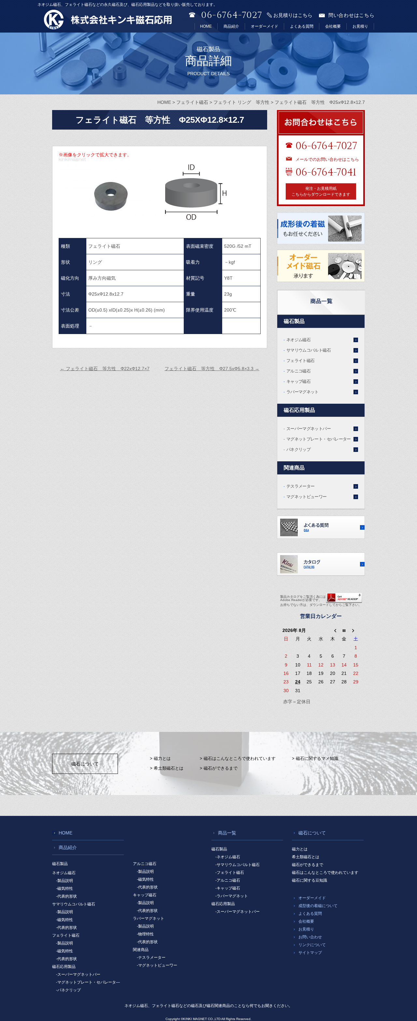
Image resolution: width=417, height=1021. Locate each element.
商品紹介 (231, 26)
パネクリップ (298, 449)
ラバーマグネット (302, 391)
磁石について (85, 763)
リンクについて (312, 945)
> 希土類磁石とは (166, 768)
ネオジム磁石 (298, 339)
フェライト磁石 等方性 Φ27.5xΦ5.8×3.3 (212, 368)
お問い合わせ (310, 937)
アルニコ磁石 (298, 371)
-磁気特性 (64, 888)
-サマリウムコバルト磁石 (237, 864)
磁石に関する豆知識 (309, 880)
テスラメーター (300, 486)
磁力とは (300, 849)
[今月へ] (344, 630)
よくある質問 (301, 26)
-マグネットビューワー (157, 965)
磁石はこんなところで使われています (325, 872)
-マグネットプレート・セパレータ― (88, 982)
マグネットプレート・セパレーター (318, 439)
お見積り (360, 26)
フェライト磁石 (300, 360)
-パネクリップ (68, 990)
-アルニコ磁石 (227, 880)
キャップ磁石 (298, 381)
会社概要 (333, 26)
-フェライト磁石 (229, 872)
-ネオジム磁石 (227, 857)
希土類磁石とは (305, 857)
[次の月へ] (356, 630)
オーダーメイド (264, 26)
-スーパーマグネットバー (78, 974)
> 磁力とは (160, 758)
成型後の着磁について (318, 905)
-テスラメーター (151, 957)
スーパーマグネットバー (308, 428)
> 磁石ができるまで (218, 768)
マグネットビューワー (306, 496)
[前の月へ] (332, 630)
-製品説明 (64, 880)
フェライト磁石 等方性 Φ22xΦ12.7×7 (105, 368)
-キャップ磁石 (227, 888)
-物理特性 (145, 934)
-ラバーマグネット (231, 896)
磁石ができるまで (307, 864)
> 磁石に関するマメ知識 (315, 758)
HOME (206, 26)
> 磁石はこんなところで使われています (238, 758)
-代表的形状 (66, 896)
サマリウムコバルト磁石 (308, 350)
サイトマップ (310, 952)
